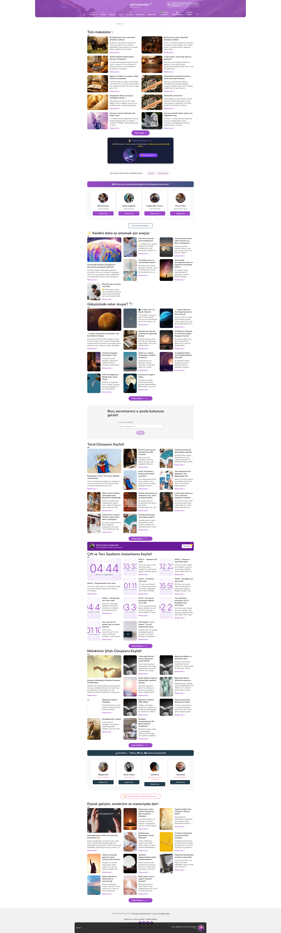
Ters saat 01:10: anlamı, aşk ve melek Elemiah (111, 624)
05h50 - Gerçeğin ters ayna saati (184, 580)
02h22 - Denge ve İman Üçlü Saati (182, 560)
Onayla (140, 433)
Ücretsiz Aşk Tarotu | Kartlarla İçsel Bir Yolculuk (147, 452)
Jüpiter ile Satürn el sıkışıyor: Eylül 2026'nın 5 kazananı (124, 77)
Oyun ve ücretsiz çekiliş (161, 913)
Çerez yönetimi (138, 919)
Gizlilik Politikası (151, 919)
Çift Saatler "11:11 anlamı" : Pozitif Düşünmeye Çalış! (146, 624)
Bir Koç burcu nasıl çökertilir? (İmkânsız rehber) (176, 38)
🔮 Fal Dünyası (129, 13)
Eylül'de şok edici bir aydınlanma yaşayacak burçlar (147, 333)
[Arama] (197, 14)
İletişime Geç (103, 213)
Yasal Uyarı (128, 919)
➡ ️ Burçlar (103, 13)
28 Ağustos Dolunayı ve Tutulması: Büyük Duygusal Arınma (183, 333)
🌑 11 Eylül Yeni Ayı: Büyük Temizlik (146, 310)
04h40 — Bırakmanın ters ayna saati (110, 599)
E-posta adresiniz (126, 422)
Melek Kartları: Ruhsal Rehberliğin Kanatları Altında (147, 680)
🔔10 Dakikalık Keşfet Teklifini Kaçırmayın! (140, 796)
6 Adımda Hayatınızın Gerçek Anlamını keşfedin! (183, 835)
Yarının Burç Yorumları (173, 95)
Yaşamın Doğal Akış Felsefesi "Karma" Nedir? (183, 811)
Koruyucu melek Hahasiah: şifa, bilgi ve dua (122, 114)
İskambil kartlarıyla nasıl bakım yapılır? (146, 516)
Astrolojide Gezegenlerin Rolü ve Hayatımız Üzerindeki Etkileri (184, 263)
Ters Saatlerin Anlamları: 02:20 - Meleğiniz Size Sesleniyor (182, 601)
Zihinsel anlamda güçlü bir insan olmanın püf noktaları (111, 857)
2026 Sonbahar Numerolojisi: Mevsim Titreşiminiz (122, 58)
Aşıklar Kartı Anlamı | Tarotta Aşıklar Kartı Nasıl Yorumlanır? (111, 517)
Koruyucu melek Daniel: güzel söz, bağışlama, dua (178, 114)
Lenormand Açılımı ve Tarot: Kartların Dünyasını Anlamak (184, 495)
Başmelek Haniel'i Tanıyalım (109, 701)
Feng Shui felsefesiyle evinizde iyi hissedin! (184, 856)
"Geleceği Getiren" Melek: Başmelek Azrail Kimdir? (146, 658)
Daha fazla (139, 133)
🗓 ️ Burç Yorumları (93, 13)
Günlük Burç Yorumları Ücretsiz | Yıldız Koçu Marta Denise (177, 77)
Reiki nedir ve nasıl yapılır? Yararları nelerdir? (146, 878)
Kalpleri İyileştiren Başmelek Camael (182, 701)
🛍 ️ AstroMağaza (177, 13)
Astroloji (112, 14)
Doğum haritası (163, 173)
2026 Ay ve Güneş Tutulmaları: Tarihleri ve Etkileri (147, 355)
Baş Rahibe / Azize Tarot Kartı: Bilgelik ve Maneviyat (103, 477)
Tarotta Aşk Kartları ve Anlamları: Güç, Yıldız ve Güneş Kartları (147, 495)
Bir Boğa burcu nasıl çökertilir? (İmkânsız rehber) (122, 38)
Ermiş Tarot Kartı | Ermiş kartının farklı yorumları (146, 473)
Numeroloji (152, 14)
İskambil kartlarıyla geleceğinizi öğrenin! (183, 451)
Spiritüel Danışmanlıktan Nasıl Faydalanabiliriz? (147, 857)
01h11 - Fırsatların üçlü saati (146, 580)
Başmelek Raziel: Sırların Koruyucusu (183, 679)
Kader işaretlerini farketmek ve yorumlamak (109, 878)
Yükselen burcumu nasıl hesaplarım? (146, 239)
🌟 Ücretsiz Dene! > (148, 155)
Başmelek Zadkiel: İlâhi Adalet (146, 701)
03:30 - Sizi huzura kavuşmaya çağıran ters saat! (146, 600)
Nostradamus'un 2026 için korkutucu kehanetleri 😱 (102, 836)
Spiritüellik (140, 14)
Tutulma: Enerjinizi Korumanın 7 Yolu (109, 354)
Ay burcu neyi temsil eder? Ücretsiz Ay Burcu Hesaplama (183, 240)
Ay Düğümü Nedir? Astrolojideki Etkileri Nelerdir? (183, 355)
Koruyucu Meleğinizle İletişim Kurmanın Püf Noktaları (103, 681)
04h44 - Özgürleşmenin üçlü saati (101, 583)
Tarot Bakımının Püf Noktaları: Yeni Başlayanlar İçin (183, 473)
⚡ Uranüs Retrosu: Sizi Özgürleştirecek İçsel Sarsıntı (183, 311)
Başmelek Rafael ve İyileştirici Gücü (183, 657)
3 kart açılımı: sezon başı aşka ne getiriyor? (177, 58)
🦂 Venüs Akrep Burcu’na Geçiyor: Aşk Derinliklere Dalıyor (103, 334)
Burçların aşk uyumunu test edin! (111, 285)
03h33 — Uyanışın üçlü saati (147, 560)
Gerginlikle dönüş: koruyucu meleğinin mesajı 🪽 (121, 96)
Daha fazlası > (138, 398)
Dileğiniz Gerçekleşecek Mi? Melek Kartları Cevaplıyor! (146, 722)
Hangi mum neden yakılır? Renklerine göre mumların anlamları (146, 812)
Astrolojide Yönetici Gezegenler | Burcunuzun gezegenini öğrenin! (101, 266)
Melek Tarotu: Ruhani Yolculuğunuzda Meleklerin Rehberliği (111, 495)
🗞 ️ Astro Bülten (189, 13)
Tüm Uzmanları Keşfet (139, 225)
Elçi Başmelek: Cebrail (111, 719)
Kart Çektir (186, 546)
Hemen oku (114, 52)
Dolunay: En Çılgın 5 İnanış (146, 375)
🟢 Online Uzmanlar (164, 13)
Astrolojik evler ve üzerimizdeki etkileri (147, 261)
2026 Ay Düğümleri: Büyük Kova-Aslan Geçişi (110, 376)
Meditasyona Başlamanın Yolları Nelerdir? (146, 835)
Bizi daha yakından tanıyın (141, 913)
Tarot (121, 14)
